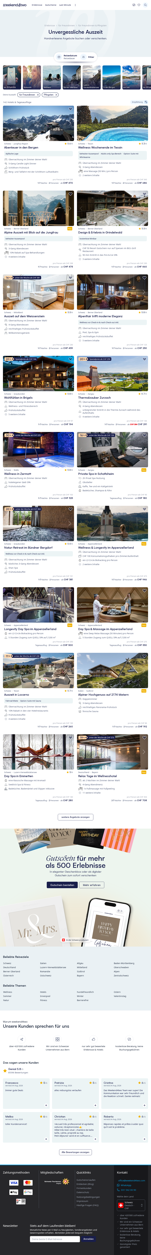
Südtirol (81, 971)
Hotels (43, 992)
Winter (80, 996)
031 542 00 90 (128, 1189)
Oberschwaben (121, 967)
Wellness (7, 992)
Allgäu (80, 963)
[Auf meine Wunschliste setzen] (70, 109)
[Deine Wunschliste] (139, 5)
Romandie (45, 971)
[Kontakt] (134, 5)
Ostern (117, 992)
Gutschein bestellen (62, 885)
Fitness (43, 1000)
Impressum (82, 1201)
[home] (15, 5)
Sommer (7, 996)
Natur (6, 1000)
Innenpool (45, 996)
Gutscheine (50, 5)
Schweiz (7, 963)
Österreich (8, 975)
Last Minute (65, 5)
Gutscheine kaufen (86, 1179)
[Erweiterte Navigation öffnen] (76, 5)
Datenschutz (83, 1192)
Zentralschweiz (121, 975)
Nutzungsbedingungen (88, 1196)
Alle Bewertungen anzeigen (75, 1152)
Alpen (117, 971)
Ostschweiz (45, 975)
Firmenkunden (84, 1188)
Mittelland (82, 967)
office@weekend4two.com (131, 1180)
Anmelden (88, 1239)
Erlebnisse (37, 5)
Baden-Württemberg (124, 963)
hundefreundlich (85, 992)
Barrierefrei (82, 1000)
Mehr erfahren (92, 885)
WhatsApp (126, 1185)
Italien (43, 963)
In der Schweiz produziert (77, 940)
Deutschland (9, 967)
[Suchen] (145, 5)
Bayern (80, 975)
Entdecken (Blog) (85, 1184)
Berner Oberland (11, 971)
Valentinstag (120, 996)
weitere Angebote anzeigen (75, 817)
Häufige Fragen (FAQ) (88, 1205)
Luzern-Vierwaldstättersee (53, 967)
